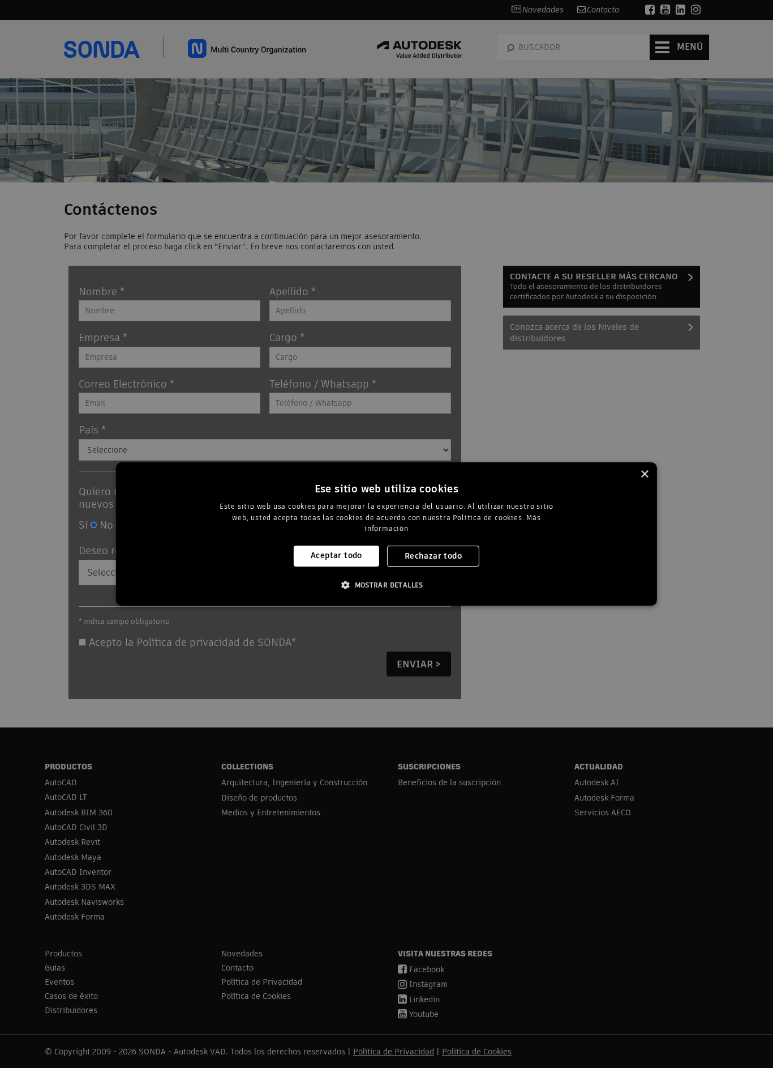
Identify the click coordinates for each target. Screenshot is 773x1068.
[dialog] (386, 534)
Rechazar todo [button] (433, 555)
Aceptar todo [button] (336, 555)
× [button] (644, 474)
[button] (386, 585)
